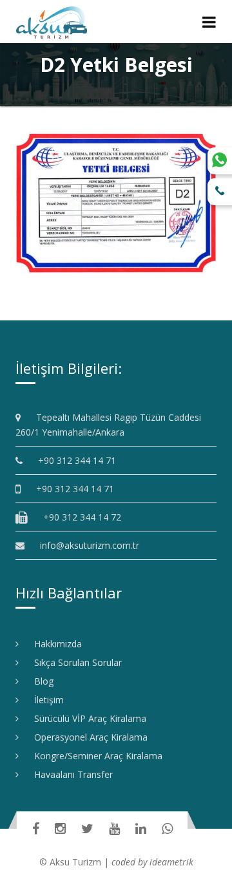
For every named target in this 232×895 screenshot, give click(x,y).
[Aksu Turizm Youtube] (114, 828)
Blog (39, 681)
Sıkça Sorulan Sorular (73, 662)
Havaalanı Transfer (69, 774)
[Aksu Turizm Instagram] (60, 828)
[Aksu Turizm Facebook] (36, 828)
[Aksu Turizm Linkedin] (141, 828)
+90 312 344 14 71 (72, 460)
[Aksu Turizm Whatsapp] (167, 828)
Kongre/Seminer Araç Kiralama (93, 756)
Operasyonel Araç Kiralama (86, 737)
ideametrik (171, 862)
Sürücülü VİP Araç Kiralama (85, 718)
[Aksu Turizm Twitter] (87, 828)
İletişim (44, 700)
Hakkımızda (53, 644)
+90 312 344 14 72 (77, 517)
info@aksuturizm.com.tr (89, 545)
